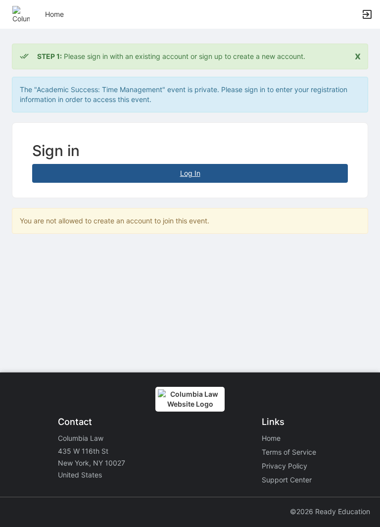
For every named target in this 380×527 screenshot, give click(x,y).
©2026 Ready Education (330, 511)
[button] (21, 13)
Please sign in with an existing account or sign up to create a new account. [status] (171, 56)
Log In (190, 173)
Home (271, 438)
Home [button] (54, 14)
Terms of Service (289, 452)
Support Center (287, 479)
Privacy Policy (284, 466)
